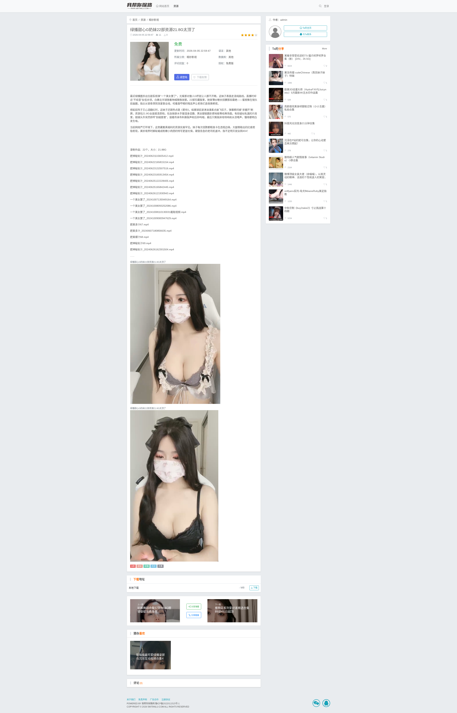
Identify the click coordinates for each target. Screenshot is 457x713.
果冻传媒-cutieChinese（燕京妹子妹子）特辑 (304, 74)
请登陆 (183, 77)
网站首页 (164, 6)
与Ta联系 (307, 34)
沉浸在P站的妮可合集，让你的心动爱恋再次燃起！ (305, 142)
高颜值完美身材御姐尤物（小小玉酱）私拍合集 (305, 108)
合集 (160, 566)
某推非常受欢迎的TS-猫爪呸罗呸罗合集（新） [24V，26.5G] (305, 57)
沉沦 (153, 566)
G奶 (133, 566)
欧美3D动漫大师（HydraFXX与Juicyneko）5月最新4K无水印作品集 (305, 91)
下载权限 (202, 77)
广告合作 (154, 699)
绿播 (146, 566)
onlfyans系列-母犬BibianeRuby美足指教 (305, 193)
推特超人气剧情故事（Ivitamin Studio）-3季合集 (304, 159)
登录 (326, 6)
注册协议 (166, 699)
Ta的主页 (307, 28)
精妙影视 (154, 19)
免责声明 (142, 699)
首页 (134, 19)
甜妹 (139, 566)
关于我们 (131, 699)
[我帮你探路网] (139, 5)
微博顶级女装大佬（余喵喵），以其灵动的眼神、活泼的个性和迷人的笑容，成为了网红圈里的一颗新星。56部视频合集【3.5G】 (305, 176)
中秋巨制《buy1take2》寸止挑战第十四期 (305, 209)
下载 (255, 588)
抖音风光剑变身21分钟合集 (299, 123)
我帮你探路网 (148, 703)
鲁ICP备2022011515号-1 (167, 703)
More (324, 48)
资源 (176, 6)
